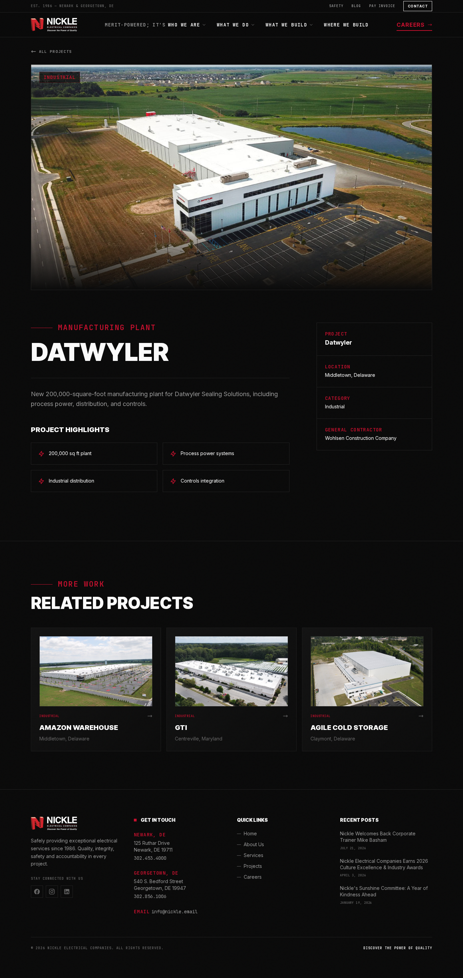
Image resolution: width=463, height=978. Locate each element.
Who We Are (184, 24)
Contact (418, 6)
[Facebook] (37, 891)
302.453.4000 (150, 858)
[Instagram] (52, 891)
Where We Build (346, 24)
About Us (254, 844)
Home (250, 833)
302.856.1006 (150, 896)
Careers (411, 24)
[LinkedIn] (67, 891)
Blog (356, 6)
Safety (336, 6)
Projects (253, 866)
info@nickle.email (175, 912)
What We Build (286, 24)
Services (253, 855)
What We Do (233, 24)
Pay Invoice (382, 6)
